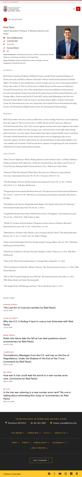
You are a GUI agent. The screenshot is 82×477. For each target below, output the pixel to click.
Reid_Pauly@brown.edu (15, 38)
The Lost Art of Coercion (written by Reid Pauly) (29, 308)
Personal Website (13, 48)
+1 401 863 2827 (12, 41)
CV (8, 51)
